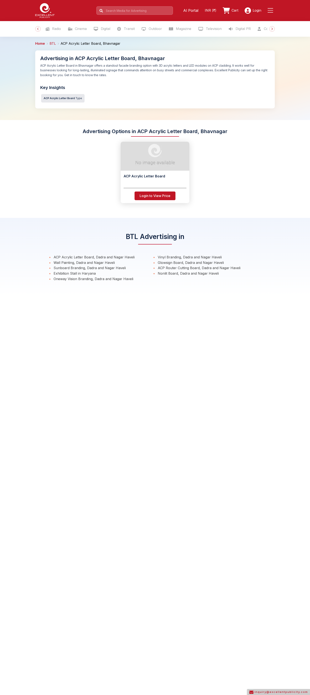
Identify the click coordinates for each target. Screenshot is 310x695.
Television (213, 29)
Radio (56, 29)
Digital (105, 29)
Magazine (183, 29)
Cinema (80, 29)
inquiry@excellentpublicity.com (280, 692)
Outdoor (155, 29)
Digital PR (243, 29)
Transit (129, 29)
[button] (271, 10)
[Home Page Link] (45, 10)
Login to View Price (155, 196)
